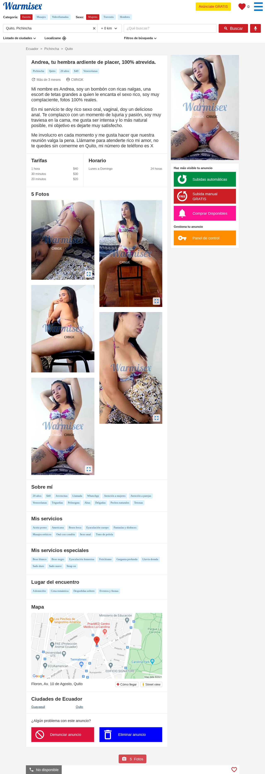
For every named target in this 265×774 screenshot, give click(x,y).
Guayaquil (38, 707)
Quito (79, 707)
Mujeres (92, 16)
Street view (151, 684)
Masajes (41, 16)
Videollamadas (60, 16)
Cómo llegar (126, 684)
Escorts (26, 16)
